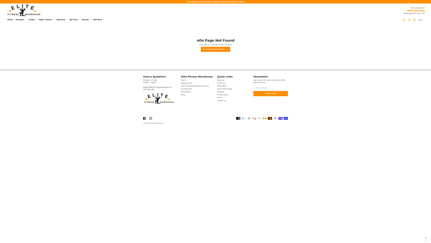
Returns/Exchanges (224, 89)
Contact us (221, 101)
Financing (221, 83)
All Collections (186, 89)
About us (220, 80)
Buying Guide (186, 83)
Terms (219, 98)
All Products (186, 92)
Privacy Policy (222, 95)
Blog (183, 95)
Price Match (222, 86)
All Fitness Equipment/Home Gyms (195, 86)
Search (183, 80)
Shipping (220, 92)
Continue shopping (214, 49)
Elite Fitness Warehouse (155, 123)
